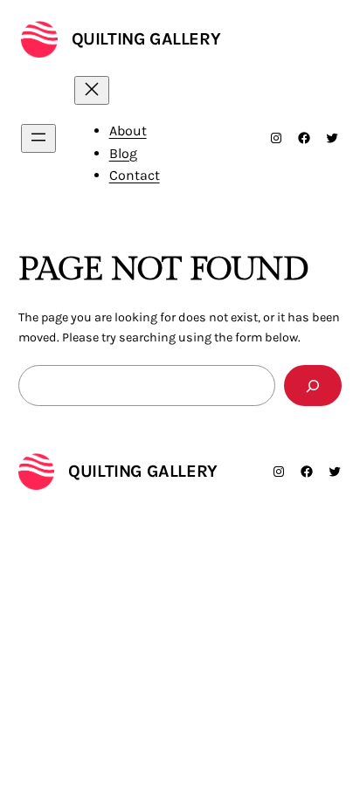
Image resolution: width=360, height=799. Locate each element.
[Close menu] (91, 90)
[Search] (313, 385)
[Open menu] (38, 138)
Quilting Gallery (146, 39)
